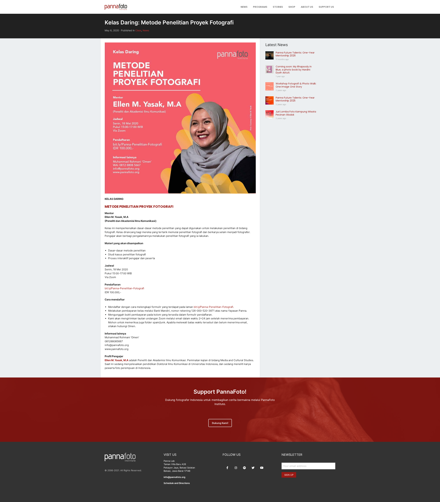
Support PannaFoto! (220, 391)
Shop (291, 7)
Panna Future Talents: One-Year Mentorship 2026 (295, 54)
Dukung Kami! (220, 423)
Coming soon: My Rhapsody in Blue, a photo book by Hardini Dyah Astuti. (294, 69)
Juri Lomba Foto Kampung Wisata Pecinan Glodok (296, 113)
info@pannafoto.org (174, 477)
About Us (307, 7)
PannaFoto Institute (116, 7)
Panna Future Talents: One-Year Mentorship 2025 (295, 99)
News (244, 7)
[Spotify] (244, 468)
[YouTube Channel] (261, 468)
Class (138, 30)
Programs (260, 7)
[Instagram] (236, 468)
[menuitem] (244, 7)
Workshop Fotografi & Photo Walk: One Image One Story (296, 85)
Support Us (326, 7)
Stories (278, 7)
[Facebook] (227, 468)
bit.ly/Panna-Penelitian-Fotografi (124, 288)
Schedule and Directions (177, 483)
